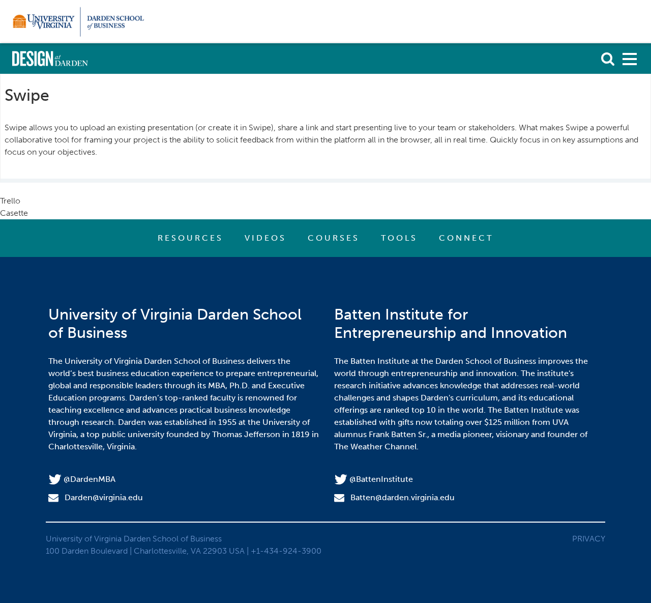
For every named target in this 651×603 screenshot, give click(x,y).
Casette (14, 213)
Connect (466, 238)
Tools (399, 238)
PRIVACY (588, 538)
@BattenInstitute (381, 479)
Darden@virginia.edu (104, 497)
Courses (334, 238)
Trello (10, 201)
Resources (190, 238)
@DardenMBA (89, 479)
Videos (265, 238)
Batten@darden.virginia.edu (402, 497)
